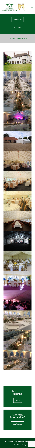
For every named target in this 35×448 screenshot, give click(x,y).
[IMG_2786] (18, 90)
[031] (18, 270)
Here (17, 400)
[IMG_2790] (18, 110)
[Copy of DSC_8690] (18, 290)
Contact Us (17, 424)
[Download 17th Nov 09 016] (18, 310)
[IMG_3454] (18, 170)
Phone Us (17, 19)
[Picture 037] (18, 250)
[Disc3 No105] (18, 70)
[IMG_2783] (18, 330)
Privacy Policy (21, 445)
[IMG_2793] (18, 350)
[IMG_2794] (18, 130)
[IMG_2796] (18, 369)
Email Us (17, 27)
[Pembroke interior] (18, 230)
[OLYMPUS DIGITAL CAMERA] (18, 190)
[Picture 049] (18, 150)
